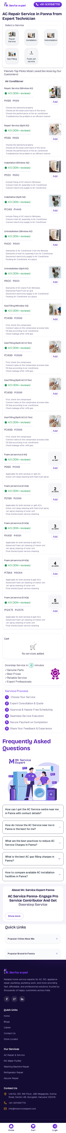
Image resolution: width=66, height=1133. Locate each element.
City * (9, 145)
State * (10, 133)
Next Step (33, 239)
